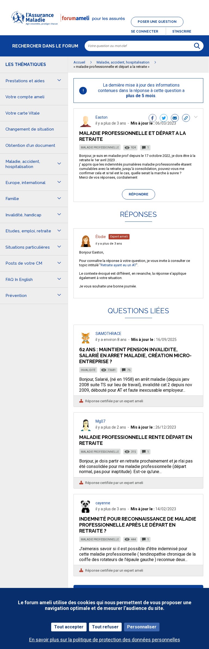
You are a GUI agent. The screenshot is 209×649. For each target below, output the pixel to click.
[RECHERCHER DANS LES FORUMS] (197, 46)
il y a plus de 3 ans (109, 243)
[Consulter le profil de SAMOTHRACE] (85, 341)
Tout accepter (69, 626)
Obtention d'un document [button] (30, 145)
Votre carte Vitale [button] (22, 113)
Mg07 (100, 421)
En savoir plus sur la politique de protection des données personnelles (104, 639)
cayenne (103, 503)
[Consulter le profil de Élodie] (85, 245)
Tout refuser (105, 626)
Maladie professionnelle (100, 147)
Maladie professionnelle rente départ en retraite (135, 440)
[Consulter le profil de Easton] (85, 125)
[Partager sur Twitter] (164, 118)
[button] (104, 28)
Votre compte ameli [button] (24, 96)
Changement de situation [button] (29, 129)
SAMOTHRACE (108, 333)
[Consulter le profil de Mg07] (85, 429)
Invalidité (88, 370)
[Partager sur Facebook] (152, 118)
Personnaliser (141, 626)
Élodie (101, 237)
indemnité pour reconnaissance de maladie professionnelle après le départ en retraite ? (137, 525)
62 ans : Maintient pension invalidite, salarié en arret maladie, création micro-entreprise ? (135, 355)
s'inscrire (181, 31)
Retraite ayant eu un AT (118, 265)
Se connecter (144, 31)
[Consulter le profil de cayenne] (85, 511)
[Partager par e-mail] (175, 118)
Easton (101, 117)
